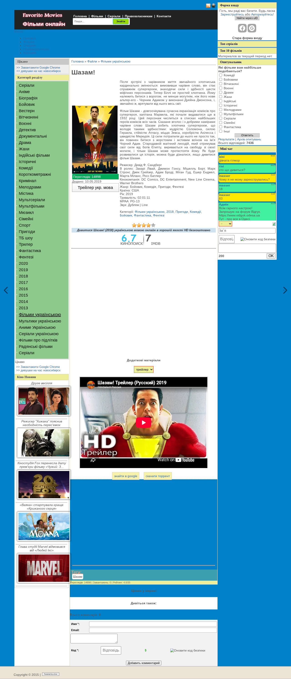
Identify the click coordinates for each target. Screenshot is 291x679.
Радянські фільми (36, 346)
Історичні (27, 161)
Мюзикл (26, 212)
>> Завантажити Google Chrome (38, 67)
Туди (284, 290)
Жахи (24, 149)
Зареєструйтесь (232, 14)
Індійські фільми (34, 155)
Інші (227, 131)
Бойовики (231, 79)
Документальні (33, 136)
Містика (26, 193)
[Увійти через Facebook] (242, 28)
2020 (23, 263)
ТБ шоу (26, 238)
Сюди (7, 290)
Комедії (26, 168)
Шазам (77, 576)
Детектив (27, 130)
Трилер (26, 244)
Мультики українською (40, 321)
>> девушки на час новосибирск (38, 71)
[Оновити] (274, 224)
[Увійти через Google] (252, 28)
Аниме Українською (37, 327)
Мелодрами (30, 187)
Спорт (24, 225)
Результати (226, 139)
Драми (228, 92)
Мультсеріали (32, 200)
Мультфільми (31, 206)
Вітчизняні (28, 117)
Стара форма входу (247, 38)
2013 (23, 308)
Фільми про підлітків (38, 340)
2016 (23, 289)
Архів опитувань (249, 139)
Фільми (97, 16)
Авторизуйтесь (262, 14)
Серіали (114, 16)
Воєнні (25, 123)
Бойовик (27, 104)
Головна (80, 16)
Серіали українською (39, 334)
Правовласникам (138, 16)
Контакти (164, 16)
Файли (92, 61)
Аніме (24, 91)
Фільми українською (40, 314)
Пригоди (27, 231)
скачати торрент (158, 476)
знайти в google (125, 476)
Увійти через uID (247, 18)
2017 (23, 282)
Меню (18, 31)
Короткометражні (35, 174)
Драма (25, 142)
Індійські (230, 101)
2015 (23, 295)
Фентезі (26, 257)
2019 (23, 270)
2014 (23, 301)
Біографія (28, 98)
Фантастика (30, 250)
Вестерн (27, 111)
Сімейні (26, 219)
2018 (23, 276)
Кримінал (27, 180)
